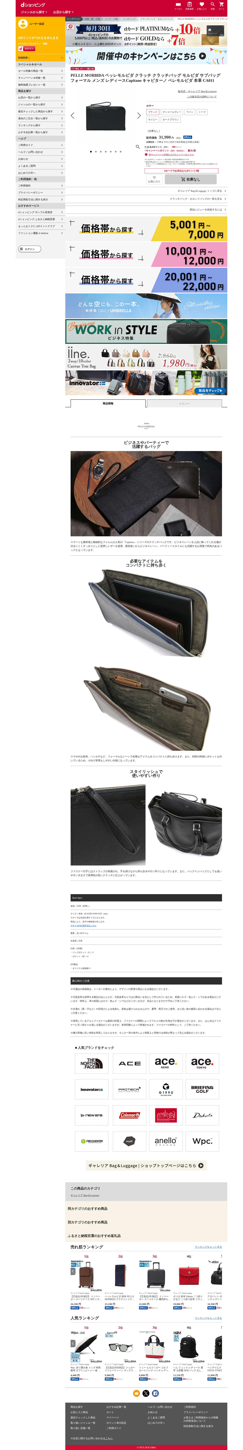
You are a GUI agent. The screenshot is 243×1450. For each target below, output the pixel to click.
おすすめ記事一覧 (116, 1407)
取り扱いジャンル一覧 (83, 1423)
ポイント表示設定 (116, 1423)
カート (110, 1412)
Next (219, 1271)
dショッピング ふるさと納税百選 (36, 219)
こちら (109, 1438)
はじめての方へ (27, 173)
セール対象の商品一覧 (30, 71)
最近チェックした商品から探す (35, 111)
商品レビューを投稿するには (206, 209)
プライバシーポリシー (30, 192)
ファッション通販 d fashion (33, 233)
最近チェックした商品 (83, 1417)
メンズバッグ (129, 19)
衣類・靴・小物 (92, 19)
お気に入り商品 (79, 1412)
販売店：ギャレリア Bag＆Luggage (197, 91)
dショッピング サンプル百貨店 (35, 212)
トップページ (73, 19)
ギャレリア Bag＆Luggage (85, 1195)
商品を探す (77, 1407)
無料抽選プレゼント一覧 (31, 84)
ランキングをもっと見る (208, 1247)
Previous (73, 1271)
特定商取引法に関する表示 (33, 199)
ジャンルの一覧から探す (31, 104)
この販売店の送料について (202, 96)
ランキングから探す (29, 125)
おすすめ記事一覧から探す (33, 132)
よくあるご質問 (27, 166)
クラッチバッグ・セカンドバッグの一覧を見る (196, 199)
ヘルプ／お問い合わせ (30, 152)
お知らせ (23, 159)
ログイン (30, 249)
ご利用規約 (24, 185)
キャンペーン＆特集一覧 (31, 77)
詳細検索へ (24, 57)
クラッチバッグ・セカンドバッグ (157, 19)
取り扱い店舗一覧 (80, 1428)
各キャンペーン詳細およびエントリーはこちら (171, 154)
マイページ (112, 1417)
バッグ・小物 (111, 19)
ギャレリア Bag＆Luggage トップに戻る (200, 191)
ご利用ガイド (25, 145)
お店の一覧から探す (29, 97)
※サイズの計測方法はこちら (83, 925)
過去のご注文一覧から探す (33, 118)
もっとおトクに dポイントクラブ (36, 226)
